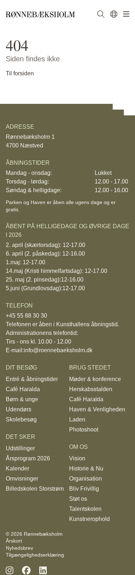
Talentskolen (85, 509)
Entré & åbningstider (32, 379)
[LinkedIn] (43, 570)
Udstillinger (20, 448)
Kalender (17, 468)
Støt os (78, 499)
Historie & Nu (86, 468)
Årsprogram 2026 (28, 458)
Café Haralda (23, 389)
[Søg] (100, 14)
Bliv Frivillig (84, 489)
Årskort (14, 541)
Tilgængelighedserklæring (35, 555)
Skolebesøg (21, 419)
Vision (77, 458)
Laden (77, 419)
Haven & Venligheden (97, 409)
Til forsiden (20, 73)
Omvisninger (22, 479)
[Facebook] (26, 570)
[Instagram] (9, 570)
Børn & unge (22, 399)
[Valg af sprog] (113, 14)
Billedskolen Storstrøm (35, 489)
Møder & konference (95, 379)
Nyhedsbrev (19, 548)
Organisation (85, 479)
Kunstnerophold (89, 519)
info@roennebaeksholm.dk (58, 350)
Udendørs (18, 409)
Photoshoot (83, 429)
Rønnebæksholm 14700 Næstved (30, 141)
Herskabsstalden (90, 389)
